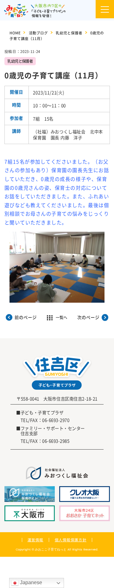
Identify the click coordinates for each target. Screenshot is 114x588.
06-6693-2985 (55, 441)
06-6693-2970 (55, 420)
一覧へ (61, 317)
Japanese (30, 582)
